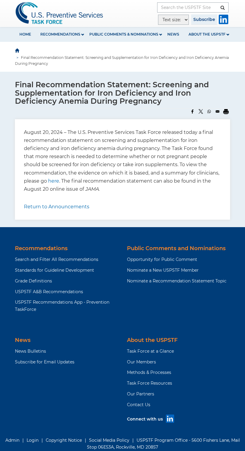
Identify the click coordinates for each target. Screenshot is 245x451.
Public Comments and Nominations (176, 248)
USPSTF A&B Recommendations (49, 291)
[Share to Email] (217, 111)
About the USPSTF (207, 34)
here (53, 181)
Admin (12, 440)
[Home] (60, 13)
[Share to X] (201, 111)
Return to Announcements (56, 207)
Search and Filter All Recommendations (56, 259)
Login (33, 440)
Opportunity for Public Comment (162, 259)
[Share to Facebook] (192, 111)
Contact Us (138, 404)
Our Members (141, 362)
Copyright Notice (64, 440)
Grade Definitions (33, 281)
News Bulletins (30, 351)
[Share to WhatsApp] (209, 111)
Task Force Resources (149, 383)
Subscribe (204, 19)
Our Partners (140, 394)
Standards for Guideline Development (54, 270)
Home (25, 34)
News (173, 34)
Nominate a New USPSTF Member (163, 270)
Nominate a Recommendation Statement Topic (176, 281)
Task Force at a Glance (150, 351)
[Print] (226, 111)
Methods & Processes (149, 372)
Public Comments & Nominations (123, 34)
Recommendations (60, 34)
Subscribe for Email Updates (44, 362)
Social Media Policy (109, 440)
